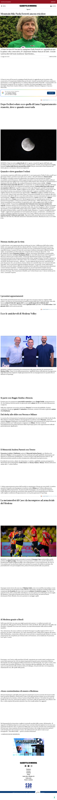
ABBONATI (53, 2)
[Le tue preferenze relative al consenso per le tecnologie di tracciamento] (54, 797)
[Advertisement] (12, 69)
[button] (28, 747)
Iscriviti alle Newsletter (6, 2)
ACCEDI (54, 6)
